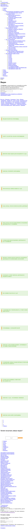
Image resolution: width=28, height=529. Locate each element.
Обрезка (21, 99)
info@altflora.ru (4, 4)
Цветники (10, 19)
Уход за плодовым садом (6, 105)
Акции (4, 71)
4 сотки (10, 54)
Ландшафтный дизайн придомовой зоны (17, 67)
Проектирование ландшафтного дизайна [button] (15, 11)
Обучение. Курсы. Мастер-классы (15, 52)
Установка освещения (5, 481)
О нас (4, 9)
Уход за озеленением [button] (10, 39)
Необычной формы (12, 65)
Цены (4, 69)
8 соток (10, 57)
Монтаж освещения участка (7, 500)
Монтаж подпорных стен (6, 485)
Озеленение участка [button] (10, 13)
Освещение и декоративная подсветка (16, 33)
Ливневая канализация (6, 484)
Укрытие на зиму (12, 48)
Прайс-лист (3, 487)
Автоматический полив (6, 476)
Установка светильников (6, 492)
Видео (4, 74)
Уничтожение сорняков (20, 102)
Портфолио (5, 72)
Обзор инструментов (21, 104)
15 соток (10, 60)
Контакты (5, 75)
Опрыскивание (4, 467)
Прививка (23, 105)
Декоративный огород (5, 472)
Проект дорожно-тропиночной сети (8, 486)
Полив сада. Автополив (13, 32)
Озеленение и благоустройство (7, 453)
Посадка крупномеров (5, 501)
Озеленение (13, 99)
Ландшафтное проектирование (7, 452)
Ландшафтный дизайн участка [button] (12, 53)
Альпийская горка (12, 20)
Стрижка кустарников (5, 469)
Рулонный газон (12, 18)
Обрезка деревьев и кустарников (15, 41)
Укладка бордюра (4, 494)
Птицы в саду (13, 104)
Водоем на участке (12, 30)
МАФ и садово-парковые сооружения (16, 36)
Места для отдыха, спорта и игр (15, 38)
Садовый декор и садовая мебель (15, 37)
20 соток (10, 61)
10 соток (10, 58)
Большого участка (12, 62)
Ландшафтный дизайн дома (14, 68)
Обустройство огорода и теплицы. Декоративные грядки (16, 26)
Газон (17, 99)
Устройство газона (5, 457)
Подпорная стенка (12, 31)
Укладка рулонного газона (6, 502)
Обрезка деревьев (4, 456)
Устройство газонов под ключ (15, 17)
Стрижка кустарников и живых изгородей (17, 46)
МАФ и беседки (16, 105)
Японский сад (23, 101)
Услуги (4, 10)
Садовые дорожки (5, 497)
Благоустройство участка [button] (11, 27)
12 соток (10, 59)
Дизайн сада (9, 100)
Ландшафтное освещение (6, 474)
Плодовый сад (11, 24)
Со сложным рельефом (13, 66)
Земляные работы (4, 490)
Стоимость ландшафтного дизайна (8, 495)
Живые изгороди (4, 462)
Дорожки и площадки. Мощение (15, 29)
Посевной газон (4, 488)
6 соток (10, 55)
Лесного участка (12, 64)
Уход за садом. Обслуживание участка (16, 40)
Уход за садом (16, 100)
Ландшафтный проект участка (15, 12)
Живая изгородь (11, 22)
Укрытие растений (5, 104)
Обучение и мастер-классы (6, 478)
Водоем (2, 101)
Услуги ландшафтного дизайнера (8, 498)
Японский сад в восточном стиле (15, 23)
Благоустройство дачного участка (8, 499)
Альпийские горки (5, 460)
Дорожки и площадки (5, 463)
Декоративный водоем (6, 470)
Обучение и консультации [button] (11, 50)
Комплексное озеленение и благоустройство (14, 16)
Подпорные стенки (5, 473)
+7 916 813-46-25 (4, 2)
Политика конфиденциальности (8, 512)
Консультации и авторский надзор (16, 51)
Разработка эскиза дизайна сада (8, 479)
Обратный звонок (4, 5)
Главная (5, 8)
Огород (2, 102)
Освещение (3, 100)
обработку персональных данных (8, 525)
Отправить (3, 92)
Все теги (2, 99)
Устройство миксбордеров (6, 493)
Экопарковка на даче (13, 34)
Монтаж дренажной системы (7, 483)
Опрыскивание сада (12, 43)
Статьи (4, 73)
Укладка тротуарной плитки (7, 480)
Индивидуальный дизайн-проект (8, 491)
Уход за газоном (11, 47)
